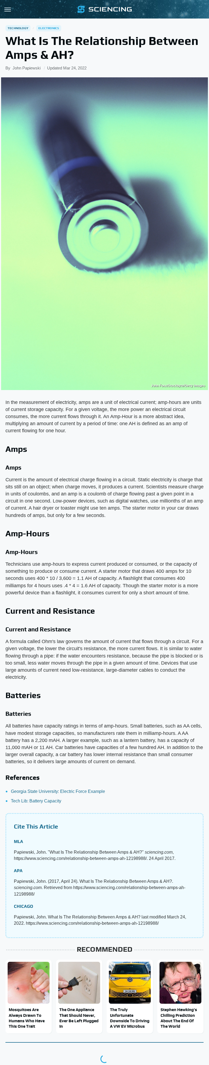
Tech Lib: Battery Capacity (36, 801)
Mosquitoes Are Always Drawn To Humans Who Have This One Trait (27, 1018)
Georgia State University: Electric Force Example (58, 791)
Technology (18, 28)
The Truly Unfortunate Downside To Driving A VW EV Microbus (129, 1018)
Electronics (48, 28)
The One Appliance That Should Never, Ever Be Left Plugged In (79, 1018)
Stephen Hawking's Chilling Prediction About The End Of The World (179, 1018)
